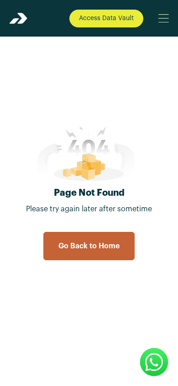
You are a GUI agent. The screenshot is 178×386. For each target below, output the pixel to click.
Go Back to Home (89, 246)
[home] (18, 18)
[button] (163, 18)
